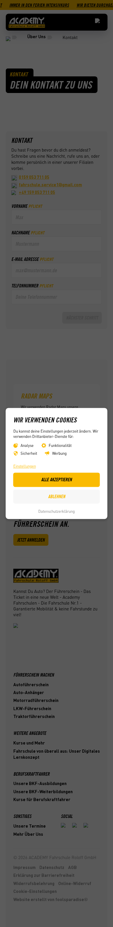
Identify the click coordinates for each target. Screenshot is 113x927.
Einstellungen (24, 466)
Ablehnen (56, 496)
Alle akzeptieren (56, 480)
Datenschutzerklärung (56, 511)
